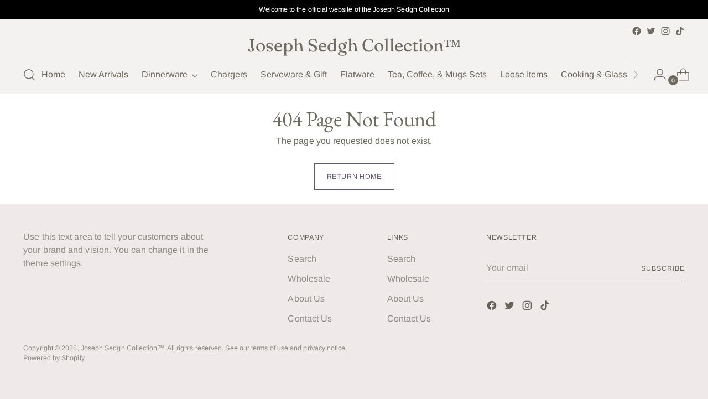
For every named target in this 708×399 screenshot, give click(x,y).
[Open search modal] (29, 75)
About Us (306, 298)
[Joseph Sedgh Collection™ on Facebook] (637, 31)
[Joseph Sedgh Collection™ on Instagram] (665, 31)
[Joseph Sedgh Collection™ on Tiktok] (680, 31)
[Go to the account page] (655, 75)
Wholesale (309, 278)
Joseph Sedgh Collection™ (122, 348)
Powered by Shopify (53, 358)
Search (302, 258)
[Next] (635, 75)
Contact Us (310, 318)
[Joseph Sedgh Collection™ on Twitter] (651, 31)
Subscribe (662, 268)
